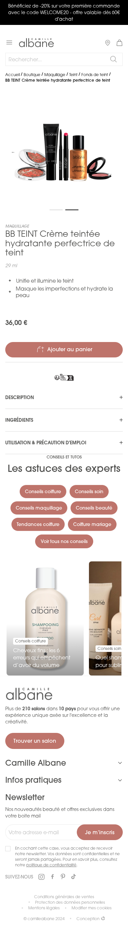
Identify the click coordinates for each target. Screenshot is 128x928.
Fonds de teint (94, 74)
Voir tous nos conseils (64, 541)
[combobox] (64, 59)
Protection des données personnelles (70, 902)
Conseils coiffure (43, 491)
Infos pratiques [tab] (33, 780)
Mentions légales (44, 907)
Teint (73, 74)
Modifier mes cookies (92, 907)
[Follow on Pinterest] (63, 877)
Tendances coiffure (38, 524)
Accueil (12, 74)
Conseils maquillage (39, 508)
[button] (13, 152)
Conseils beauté (94, 508)
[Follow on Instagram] (41, 877)
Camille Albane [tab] (35, 763)
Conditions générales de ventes (64, 896)
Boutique (32, 74)
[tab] (64, 397)
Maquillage (54, 74)
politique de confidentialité (51, 864)
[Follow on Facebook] (52, 877)
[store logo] (36, 42)
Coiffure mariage (92, 524)
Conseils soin (89, 491)
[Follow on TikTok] (73, 877)
